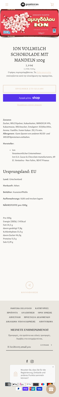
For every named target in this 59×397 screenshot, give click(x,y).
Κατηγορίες (42, 308)
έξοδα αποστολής (43, 72)
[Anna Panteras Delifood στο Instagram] (32, 361)
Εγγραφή (45, 345)
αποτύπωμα (46, 322)
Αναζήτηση (27, 313)
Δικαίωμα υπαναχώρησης (21, 322)
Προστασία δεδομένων (37, 317)
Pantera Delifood (21, 308)
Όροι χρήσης (45, 313)
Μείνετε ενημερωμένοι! (30, 330)
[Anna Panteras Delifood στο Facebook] (27, 361)
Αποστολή (15, 317)
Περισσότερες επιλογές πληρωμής (29, 105)
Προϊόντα (12, 313)
